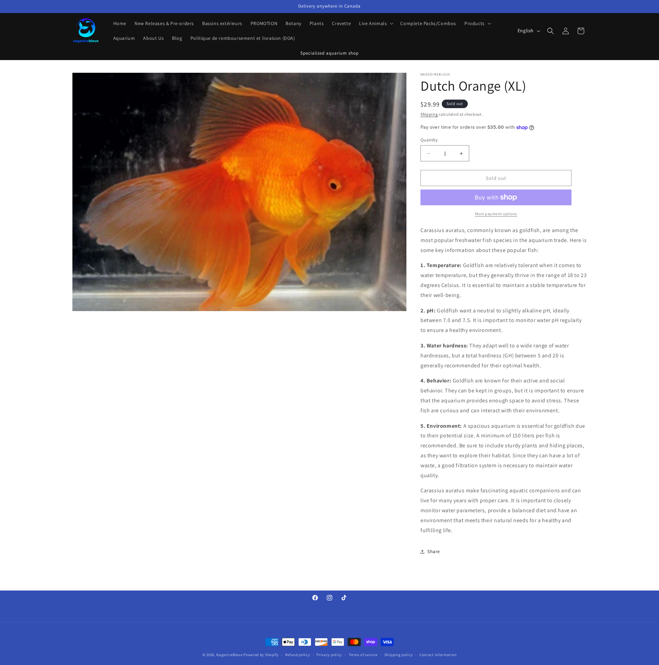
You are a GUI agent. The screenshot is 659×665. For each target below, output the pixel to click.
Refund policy (297, 654)
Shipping (429, 114)
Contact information (437, 654)
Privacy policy (329, 654)
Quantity (429, 140)
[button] (375, 23)
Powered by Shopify (261, 654)
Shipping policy (398, 654)
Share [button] (433, 551)
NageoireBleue (229, 654)
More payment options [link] (496, 213)
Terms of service (363, 654)
